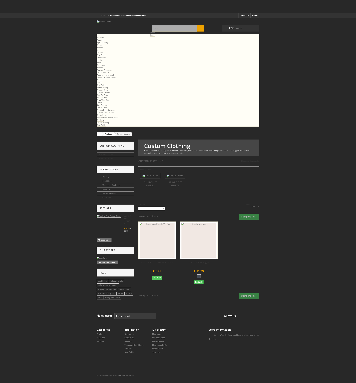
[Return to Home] (99, 134)
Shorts (99, 45)
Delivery (105, 177)
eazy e (120, 293)
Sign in (255, 15)
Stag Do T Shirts (103, 95)
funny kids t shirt (112, 298)
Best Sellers (102, 85)
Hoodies (100, 60)
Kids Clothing (102, 105)
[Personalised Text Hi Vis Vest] (157, 240)
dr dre (129, 293)
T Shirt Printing (103, 123)
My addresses (158, 341)
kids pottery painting (107, 289)
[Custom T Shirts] (150, 175)
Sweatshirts (101, 58)
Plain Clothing (102, 88)
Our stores (106, 198)
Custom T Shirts (103, 93)
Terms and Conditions (111, 185)
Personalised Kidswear (106, 110)
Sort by (141, 205)
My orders (156, 334)
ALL (98, 50)
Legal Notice (107, 181)
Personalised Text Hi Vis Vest (157, 262)
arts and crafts (117, 281)
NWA (100, 298)
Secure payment (109, 193)
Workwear (101, 40)
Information (108, 169)
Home (152, 35)
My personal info (159, 345)
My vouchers (157, 349)
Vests (99, 63)
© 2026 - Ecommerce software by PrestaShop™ (116, 375)
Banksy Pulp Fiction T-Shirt (128, 219)
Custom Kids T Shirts (105, 113)
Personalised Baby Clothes (107, 118)
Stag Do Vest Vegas (198, 262)
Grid (253, 206)
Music (99, 83)
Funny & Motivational (105, 75)
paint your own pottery (108, 285)
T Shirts (100, 53)
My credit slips (158, 338)
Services (100, 120)
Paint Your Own (103, 100)
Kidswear (100, 103)
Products (100, 38)
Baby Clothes (102, 115)
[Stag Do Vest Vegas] (198, 240)
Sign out (156, 352)
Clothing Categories (104, 70)
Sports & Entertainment (106, 78)
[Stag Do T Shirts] (175, 175)
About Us (106, 189)
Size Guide (101, 125)
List (258, 206)
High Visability (102, 43)
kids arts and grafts (106, 293)
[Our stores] (115, 258)
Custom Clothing (103, 90)
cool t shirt (102, 281)
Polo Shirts (101, 55)
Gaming (100, 80)
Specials (105, 208)
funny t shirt (124, 289)
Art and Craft (102, 98)
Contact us (244, 15)
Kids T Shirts (102, 108)
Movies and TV (103, 73)
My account (159, 329)
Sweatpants (101, 65)
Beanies (100, 48)
